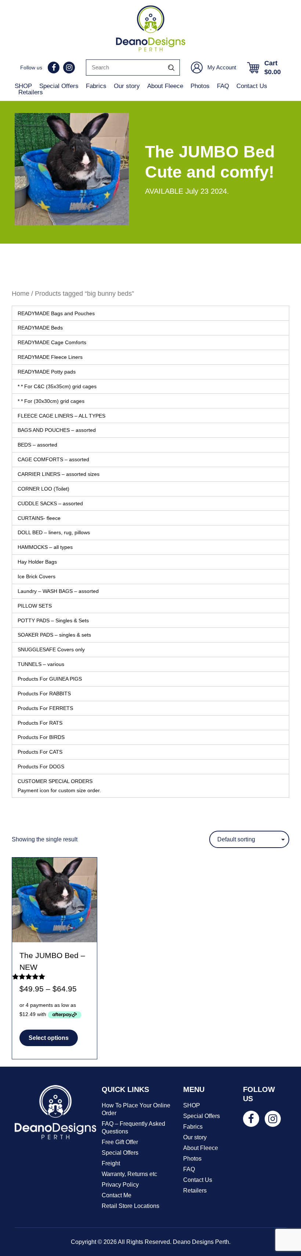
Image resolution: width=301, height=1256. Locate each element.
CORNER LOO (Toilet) (43, 489)
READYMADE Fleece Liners (50, 357)
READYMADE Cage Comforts (52, 342)
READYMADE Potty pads (47, 372)
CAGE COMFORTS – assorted (53, 459)
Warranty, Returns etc (129, 1174)
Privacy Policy (120, 1185)
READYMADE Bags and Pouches (56, 313)
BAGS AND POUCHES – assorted (57, 430)
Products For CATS (40, 752)
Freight (111, 1163)
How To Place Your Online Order (136, 1109)
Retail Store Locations (130, 1206)
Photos (200, 86)
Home (20, 293)
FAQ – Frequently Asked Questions (133, 1128)
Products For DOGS (41, 766)
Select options (49, 1038)
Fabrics (96, 86)
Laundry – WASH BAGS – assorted (58, 591)
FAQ (223, 86)
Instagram (69, 67)
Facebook (53, 67)
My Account (221, 67)
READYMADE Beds (40, 328)
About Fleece (165, 86)
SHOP (23, 86)
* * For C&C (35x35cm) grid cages (57, 386)
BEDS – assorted (37, 445)
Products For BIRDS (41, 737)
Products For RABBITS (44, 693)
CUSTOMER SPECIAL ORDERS (59, 785)
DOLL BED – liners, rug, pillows (54, 532)
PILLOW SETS (35, 606)
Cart (272, 67)
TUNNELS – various (41, 664)
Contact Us (251, 86)
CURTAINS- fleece (39, 518)
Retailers (30, 92)
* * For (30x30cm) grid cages (51, 401)
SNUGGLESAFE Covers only (51, 649)
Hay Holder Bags (37, 562)
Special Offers (59, 86)
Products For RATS (40, 723)
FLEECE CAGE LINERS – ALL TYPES (61, 416)
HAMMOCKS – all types (45, 547)
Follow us (31, 67)
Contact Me (116, 1195)
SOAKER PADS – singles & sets (54, 635)
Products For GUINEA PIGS (50, 679)
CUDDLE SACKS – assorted (50, 503)
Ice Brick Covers (36, 576)
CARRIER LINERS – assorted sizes (58, 474)
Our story (127, 86)
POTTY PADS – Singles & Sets (53, 620)
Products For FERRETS (45, 708)
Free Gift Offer (120, 1142)
